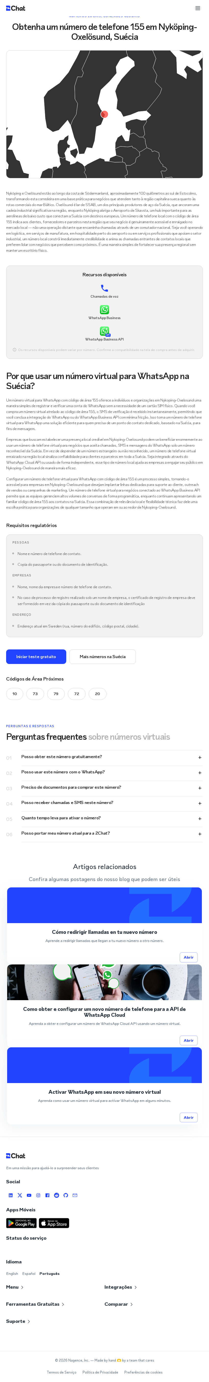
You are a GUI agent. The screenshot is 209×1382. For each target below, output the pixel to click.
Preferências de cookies (143, 1372)
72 (76, 693)
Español (28, 1273)
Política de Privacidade (100, 1372)
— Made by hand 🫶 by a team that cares (122, 1360)
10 (14, 693)
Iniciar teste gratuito (36, 657)
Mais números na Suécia (102, 657)
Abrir (189, 957)
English (12, 1273)
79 (56, 693)
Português (50, 1273)
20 (97, 693)
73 (35, 693)
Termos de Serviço (61, 1372)
